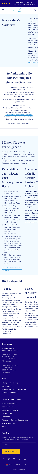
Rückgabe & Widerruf (10, 393)
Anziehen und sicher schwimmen (14, 389)
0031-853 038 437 (11, 350)
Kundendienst (9, 348)
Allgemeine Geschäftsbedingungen (15, 420)
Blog (3, 427)
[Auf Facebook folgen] (3, 459)
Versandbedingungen (9, 403)
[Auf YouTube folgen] (14, 459)
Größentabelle (7, 386)
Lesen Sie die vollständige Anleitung (11, 269)
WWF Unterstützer (9, 423)
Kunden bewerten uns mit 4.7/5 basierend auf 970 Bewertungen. (24, 3)
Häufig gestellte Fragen (11, 383)
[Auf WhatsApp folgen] (25, 459)
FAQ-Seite (30, 117)
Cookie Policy (7, 413)
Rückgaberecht (7, 407)
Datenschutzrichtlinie (10, 410)
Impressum (6, 417)
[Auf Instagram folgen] (9, 459)
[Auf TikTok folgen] (20, 459)
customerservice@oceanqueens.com (18, 115)
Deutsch (27, 465)
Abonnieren (11, 451)
